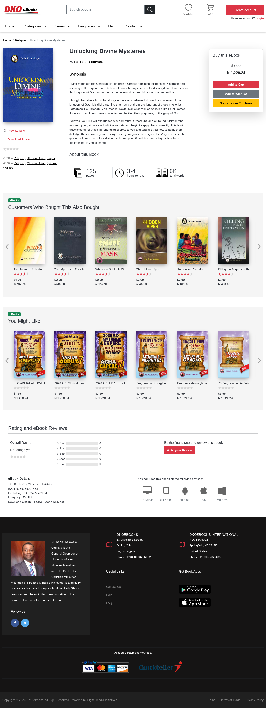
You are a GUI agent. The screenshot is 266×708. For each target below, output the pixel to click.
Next (261, 244)
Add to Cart (236, 84)
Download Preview (20, 139)
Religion (19, 158)
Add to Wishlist (236, 94)
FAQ (109, 603)
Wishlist (188, 14)
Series (60, 26)
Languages (87, 26)
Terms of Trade (230, 700)
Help (111, 26)
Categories (34, 26)
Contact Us (113, 586)
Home (9, 26)
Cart (210, 13)
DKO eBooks (34, 700)
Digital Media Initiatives (102, 700)
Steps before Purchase (236, 103)
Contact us (134, 26)
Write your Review (179, 450)
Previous (5, 244)
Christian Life (36, 158)
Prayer (51, 158)
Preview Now (16, 130)
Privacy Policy (254, 700)
